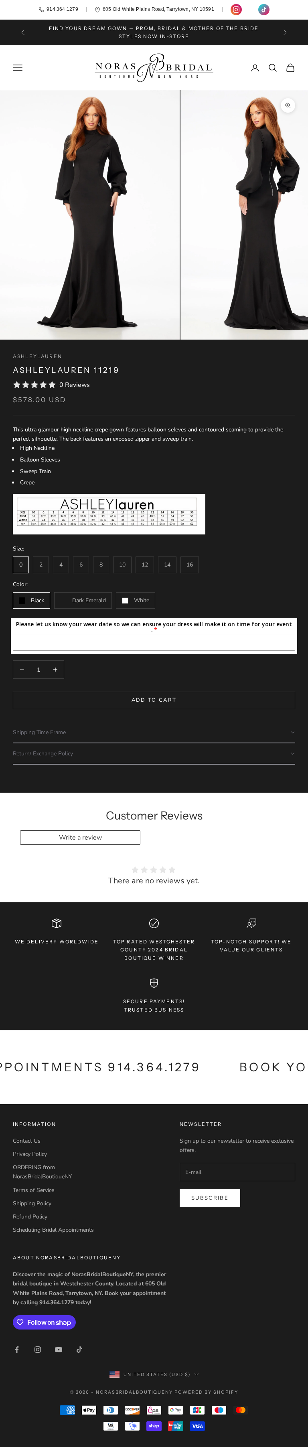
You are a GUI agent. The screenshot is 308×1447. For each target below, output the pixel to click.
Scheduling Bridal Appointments (53, 1230)
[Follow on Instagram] (38, 1350)
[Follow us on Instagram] (236, 9)
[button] (154, 732)
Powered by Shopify (206, 1392)
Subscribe (210, 1198)
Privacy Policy (30, 1154)
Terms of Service (33, 1190)
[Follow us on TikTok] (264, 9)
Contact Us (27, 1141)
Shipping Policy (32, 1203)
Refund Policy (30, 1216)
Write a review (80, 837)
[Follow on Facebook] (17, 1350)
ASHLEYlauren (37, 356)
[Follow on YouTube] (59, 1350)
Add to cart (154, 700)
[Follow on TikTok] (79, 1350)
